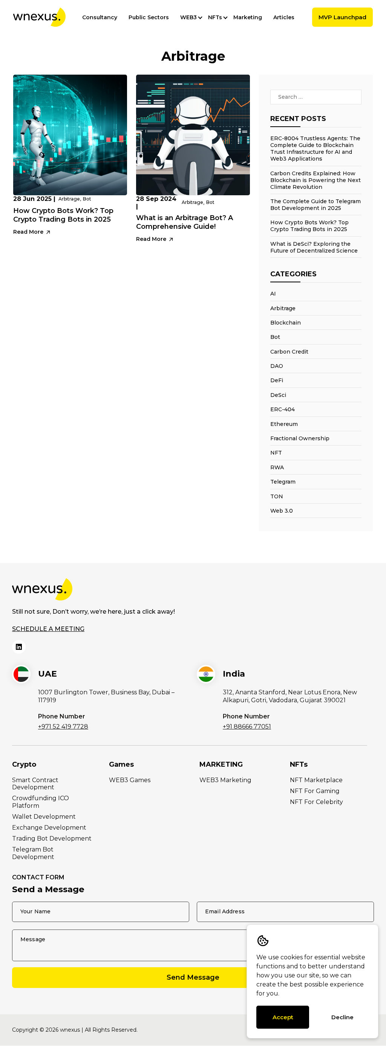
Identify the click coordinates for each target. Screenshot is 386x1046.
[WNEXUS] (39, 17)
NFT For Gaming (315, 791)
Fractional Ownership (299, 438)
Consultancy (99, 17)
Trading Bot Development (52, 838)
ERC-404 (282, 409)
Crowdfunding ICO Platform (40, 802)
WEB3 (188, 17)
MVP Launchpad (342, 17)
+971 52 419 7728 (63, 726)
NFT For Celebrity (316, 802)
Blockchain (285, 322)
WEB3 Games (129, 780)
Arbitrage (69, 199)
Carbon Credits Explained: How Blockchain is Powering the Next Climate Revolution (315, 180)
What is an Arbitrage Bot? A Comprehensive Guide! (184, 222)
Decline (342, 1017)
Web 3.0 (281, 510)
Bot (87, 199)
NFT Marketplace (316, 780)
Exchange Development (49, 827)
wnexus (70, 1029)
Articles (283, 17)
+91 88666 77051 (247, 726)
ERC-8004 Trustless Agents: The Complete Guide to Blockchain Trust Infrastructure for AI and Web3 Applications (315, 148)
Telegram (283, 481)
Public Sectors (149, 17)
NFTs (215, 17)
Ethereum (284, 424)
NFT (276, 452)
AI (273, 293)
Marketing (247, 17)
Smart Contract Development (35, 783)
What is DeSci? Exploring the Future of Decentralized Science (314, 247)
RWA (277, 467)
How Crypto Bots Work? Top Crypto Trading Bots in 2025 (63, 215)
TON (276, 496)
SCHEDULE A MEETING (48, 629)
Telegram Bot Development (33, 853)
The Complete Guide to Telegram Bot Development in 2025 (315, 204)
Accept (283, 1017)
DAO (276, 366)
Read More (29, 231)
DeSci (278, 395)
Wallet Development (44, 816)
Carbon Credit (289, 351)
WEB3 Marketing (225, 780)
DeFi (276, 380)
